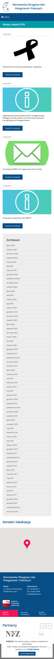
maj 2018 (10, 428)
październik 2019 (13, 357)
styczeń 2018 (12, 445)
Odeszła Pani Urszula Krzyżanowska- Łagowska (22, 67)
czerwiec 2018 (12, 424)
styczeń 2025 (12, 270)
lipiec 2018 (11, 420)
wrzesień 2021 (12, 333)
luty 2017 (10, 490)
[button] (7, 17)
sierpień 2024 (12, 287)
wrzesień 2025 (12, 253)
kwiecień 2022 (12, 328)
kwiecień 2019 (12, 382)
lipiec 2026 (11, 245)
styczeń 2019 (12, 395)
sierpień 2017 (12, 466)
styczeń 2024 (12, 307)
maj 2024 (10, 295)
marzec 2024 (11, 299)
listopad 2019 (12, 353)
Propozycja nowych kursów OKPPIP (17, 218)
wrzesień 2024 (12, 283)
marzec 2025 (11, 262)
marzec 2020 (11, 337)
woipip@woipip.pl (34, 594)
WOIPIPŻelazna (6, 613)
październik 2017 (13, 457)
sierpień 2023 (12, 320)
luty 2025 (10, 266)
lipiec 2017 (11, 470)
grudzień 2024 (12, 274)
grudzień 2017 (12, 449)
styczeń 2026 (12, 249)
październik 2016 (13, 507)
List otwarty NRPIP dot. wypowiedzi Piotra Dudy (22, 169)
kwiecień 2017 (12, 482)
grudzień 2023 (12, 312)
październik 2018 (13, 407)
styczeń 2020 (12, 345)
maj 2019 (10, 378)
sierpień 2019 (12, 366)
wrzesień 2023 (12, 316)
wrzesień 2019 (12, 362)
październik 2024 (13, 278)
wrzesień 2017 (12, 461)
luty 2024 (10, 303)
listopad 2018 (12, 403)
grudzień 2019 (12, 349)
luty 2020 (10, 341)
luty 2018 (10, 441)
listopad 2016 (12, 503)
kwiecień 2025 (12, 258)
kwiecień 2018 (12, 432)
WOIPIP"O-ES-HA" (43, 613)
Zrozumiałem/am (27, 653)
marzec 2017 (11, 486)
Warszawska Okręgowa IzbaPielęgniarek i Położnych (28, 6)
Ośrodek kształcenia (25, 613)
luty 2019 (10, 391)
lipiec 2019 (11, 370)
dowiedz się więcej (12, 74)
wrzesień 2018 (12, 412)
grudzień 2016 (12, 499)
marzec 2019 (11, 387)
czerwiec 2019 (12, 374)
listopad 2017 (12, 453)
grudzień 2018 (12, 399)
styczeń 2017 (12, 495)
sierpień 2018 (12, 416)
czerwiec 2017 (12, 474)
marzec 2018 (11, 436)
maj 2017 (10, 478)
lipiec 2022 (11, 324)
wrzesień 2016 (12, 511)
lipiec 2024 (11, 291)
